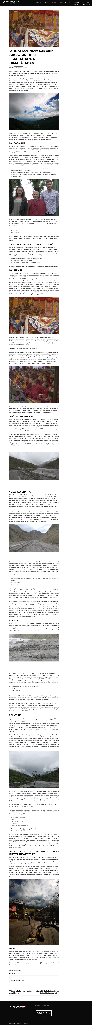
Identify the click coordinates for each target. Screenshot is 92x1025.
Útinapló (38, 2)
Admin (25, 67)
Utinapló (19, 970)
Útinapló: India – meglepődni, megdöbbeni (21, 991)
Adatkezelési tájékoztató (76, 1006)
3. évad (15, 970)
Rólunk (47, 2)
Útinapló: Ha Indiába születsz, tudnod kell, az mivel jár (47, 991)
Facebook (12, 1023)
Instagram (19, 1023)
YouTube (26, 1023)
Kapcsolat (77, 4)
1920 (83, 2)
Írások (54, 2)
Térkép (77, 2)
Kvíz (88, 2)
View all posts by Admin (17, 980)
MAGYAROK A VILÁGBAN (65, 2)
